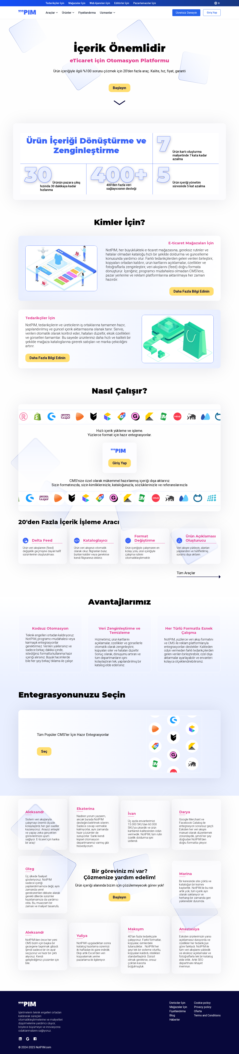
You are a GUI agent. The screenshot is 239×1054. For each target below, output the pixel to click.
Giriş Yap (212, 12)
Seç (44, 751)
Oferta (198, 1011)
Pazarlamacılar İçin (144, 3)
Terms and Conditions (207, 1015)
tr (219, 3)
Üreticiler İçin (177, 1003)
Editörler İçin (121, 3)
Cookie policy (202, 1003)
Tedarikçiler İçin (55, 3)
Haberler (174, 1019)
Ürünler (66, 12)
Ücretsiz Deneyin (186, 12)
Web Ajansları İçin (100, 3)
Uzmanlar (106, 12)
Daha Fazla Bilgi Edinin (191, 291)
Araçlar (50, 12)
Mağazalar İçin (76, 3)
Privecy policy (202, 1007)
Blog (172, 1015)
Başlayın (119, 88)
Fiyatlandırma (87, 12)
